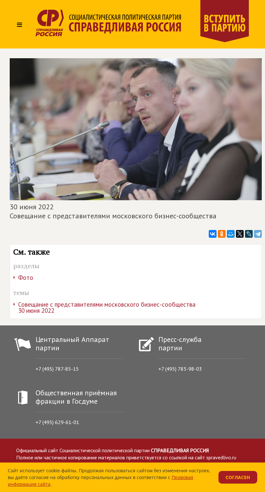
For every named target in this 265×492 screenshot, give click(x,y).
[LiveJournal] (249, 234)
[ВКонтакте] (213, 234)
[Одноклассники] (222, 234)
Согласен (238, 477)
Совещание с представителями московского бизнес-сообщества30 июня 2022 (107, 307)
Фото (25, 277)
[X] (240, 234)
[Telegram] (258, 234)
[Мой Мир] (231, 234)
